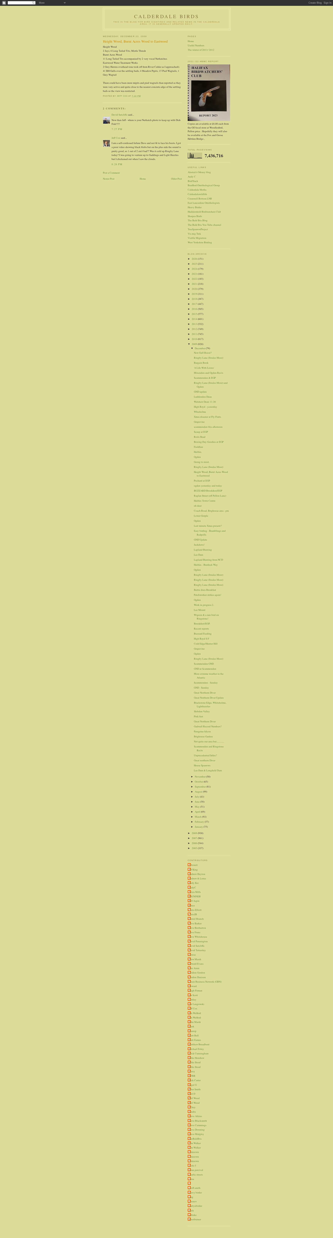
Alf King (193, 869)
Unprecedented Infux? (205, 755)
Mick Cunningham (199, 1053)
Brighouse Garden (203, 736)
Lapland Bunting (203, 549)
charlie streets (196, 1174)
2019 (195, 294)
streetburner (195, 1219)
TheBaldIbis (195, 1138)
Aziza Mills (195, 892)
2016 (195, 309)
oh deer (198, 505)
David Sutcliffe (119, 114)
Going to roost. (201, 462)
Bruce (192, 905)
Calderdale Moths (197, 189)
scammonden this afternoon (208, 426)
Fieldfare (198, 447)
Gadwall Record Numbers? (208, 726)
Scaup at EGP (201, 432)
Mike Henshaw (196, 1058)
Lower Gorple (201, 515)
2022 (195, 279)
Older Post (176, 178)
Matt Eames (195, 1040)
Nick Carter (195, 1080)
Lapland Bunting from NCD (208, 559)
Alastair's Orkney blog (199, 172)
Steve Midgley (196, 1134)
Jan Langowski (196, 1004)
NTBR (192, 1075)
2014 (195, 319)
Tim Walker (195, 1143)
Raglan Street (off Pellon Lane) (210, 495)
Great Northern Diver (205, 692)
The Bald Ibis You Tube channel (204, 224)
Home (143, 178)
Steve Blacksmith (198, 1120)
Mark (191, 1026)
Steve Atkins (195, 1116)
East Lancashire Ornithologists (204, 203)
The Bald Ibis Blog (198, 220)
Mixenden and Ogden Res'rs (208, 372)
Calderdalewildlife (197, 194)
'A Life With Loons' (204, 367)
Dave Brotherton (197, 928)
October (199, 781)
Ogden (197, 457)
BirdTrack (193, 181)
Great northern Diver (204, 760)
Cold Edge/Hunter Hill (206, 643)
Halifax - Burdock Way (206, 564)
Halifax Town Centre (204, 500)
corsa (191, 1179)
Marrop (192, 1031)
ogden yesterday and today (208, 485)
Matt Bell (194, 1035)
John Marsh (195, 1022)
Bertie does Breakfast (205, 590)
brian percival (196, 1170)
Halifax (198, 452)
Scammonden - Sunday (206, 682)
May (197, 806)
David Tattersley (197, 950)
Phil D (192, 1093)
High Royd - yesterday (205, 406)
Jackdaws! (199, 544)
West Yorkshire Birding (200, 242)
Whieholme (200, 411)
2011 (195, 334)
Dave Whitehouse (198, 936)
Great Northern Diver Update (209, 697)
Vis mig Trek (194, 233)
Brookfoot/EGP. (202, 623)
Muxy (192, 1071)
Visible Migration (197, 238)
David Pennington (198, 941)
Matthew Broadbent (199, 1044)
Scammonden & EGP (205, 377)
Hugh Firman (195, 990)
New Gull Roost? (203, 352)
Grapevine (199, 421)
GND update (200, 391)
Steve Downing (197, 1129)
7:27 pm (117, 129)
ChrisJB (193, 914)
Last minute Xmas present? (208, 525)
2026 (195, 258)
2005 (195, 848)
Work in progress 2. (204, 605)
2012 (195, 329)
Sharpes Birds (195, 216)
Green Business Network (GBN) (205, 981)
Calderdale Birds (166, 16)
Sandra (192, 1111)
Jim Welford (195, 1013)
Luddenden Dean (203, 396)
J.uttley (192, 999)
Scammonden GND (204, 663)
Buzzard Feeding (203, 633)
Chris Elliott (195, 910)
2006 (195, 843)
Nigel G (193, 1085)
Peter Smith (195, 1089)
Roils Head (199, 437)
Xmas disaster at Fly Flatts (207, 416)
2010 (195, 339)
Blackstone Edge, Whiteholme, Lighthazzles (210, 704)
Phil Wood (194, 1098)
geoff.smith (194, 1188)
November (200, 776)
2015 (195, 314)
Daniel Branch (196, 918)
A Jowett (193, 865)
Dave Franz (194, 932)
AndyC (192, 887)
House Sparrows (202, 765)
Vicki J (192, 1165)
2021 (195, 284)
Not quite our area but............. (209, 741)
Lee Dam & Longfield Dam (208, 770)
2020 (195, 289)
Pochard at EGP (202, 480)
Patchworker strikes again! (207, 595)
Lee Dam (198, 554)
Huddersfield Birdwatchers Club (204, 211)
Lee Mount (199, 610)
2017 (195, 304)
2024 (195, 268)
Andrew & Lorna (197, 878)
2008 (195, 833)
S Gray (192, 1107)
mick (191, 1210)
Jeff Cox (116, 137)
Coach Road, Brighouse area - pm (211, 510)
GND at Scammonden (205, 668)
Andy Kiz (194, 883)
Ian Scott (193, 995)
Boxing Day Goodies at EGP (209, 442)
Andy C (192, 176)
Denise (192, 954)
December (200, 348)
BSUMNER (195, 896)
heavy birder (195, 1192)
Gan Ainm (194, 968)
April (198, 811)
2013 (195, 324)
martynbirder (195, 1206)
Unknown (194, 1152)
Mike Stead (195, 1062)
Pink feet (198, 716)
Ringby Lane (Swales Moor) (208, 357)
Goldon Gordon (197, 972)
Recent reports (201, 628)
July (197, 796)
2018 (195, 299)
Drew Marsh (195, 959)
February (200, 821)
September (200, 786)
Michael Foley (196, 1049)
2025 (195, 263)
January (199, 826)
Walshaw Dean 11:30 (205, 401)
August (199, 791)
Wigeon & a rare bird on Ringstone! (206, 616)
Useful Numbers (196, 45)
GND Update (200, 539)
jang (191, 1197)
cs (190, 1183)
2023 (195, 273)
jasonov (193, 1201)
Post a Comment (111, 172)
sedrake (193, 1215)
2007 (195, 838)
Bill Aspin (194, 901)
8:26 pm (117, 164)
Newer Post (108, 178)
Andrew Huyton (197, 874)
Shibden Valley (202, 711)
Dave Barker (195, 923)
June (197, 801)
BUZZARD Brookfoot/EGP (208, 490)
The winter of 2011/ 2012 (201, 50)
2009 (195, 344)
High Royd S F (201, 638)
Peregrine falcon (202, 731)
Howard (193, 986)
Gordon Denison (197, 977)
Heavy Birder (195, 207)
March (198, 816)
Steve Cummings (197, 1125)
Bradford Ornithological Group (204, 185)
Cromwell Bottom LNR (200, 198)
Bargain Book (201, 362)
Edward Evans (196, 963)
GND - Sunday (201, 687)
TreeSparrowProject (198, 229)
